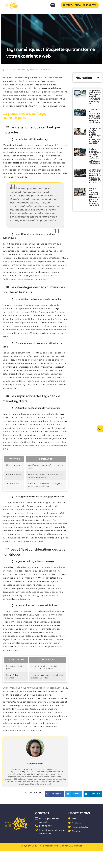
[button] (52, 5)
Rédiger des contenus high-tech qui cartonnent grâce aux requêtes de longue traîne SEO (94, 196)
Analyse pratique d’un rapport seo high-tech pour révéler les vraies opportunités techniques (95, 156)
